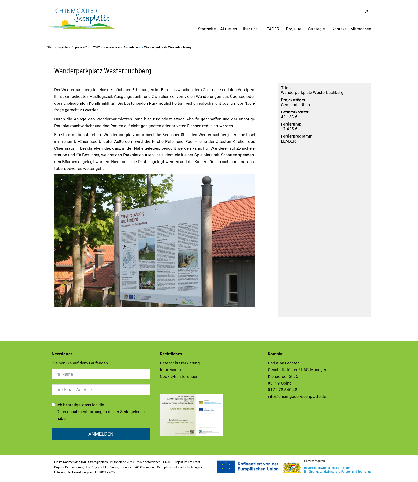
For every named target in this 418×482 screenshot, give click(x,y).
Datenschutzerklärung (180, 363)
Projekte (293, 28)
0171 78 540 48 (282, 389)
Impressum (170, 369)
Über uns (249, 28)
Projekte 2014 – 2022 (85, 47)
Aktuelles (228, 28)
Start (50, 47)
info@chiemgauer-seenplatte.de (297, 396)
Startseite (207, 28)
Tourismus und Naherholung (122, 47)
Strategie (316, 28)
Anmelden (100, 434)
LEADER (271, 28)
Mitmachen (361, 28)
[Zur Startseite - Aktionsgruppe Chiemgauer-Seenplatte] (83, 18)
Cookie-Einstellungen (179, 376)
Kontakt (339, 28)
